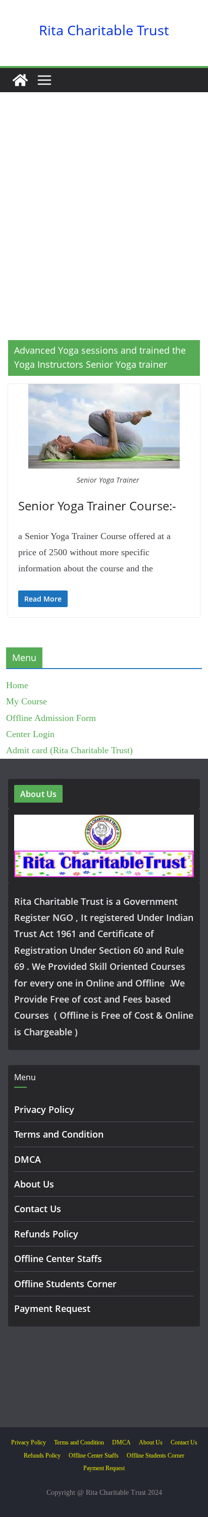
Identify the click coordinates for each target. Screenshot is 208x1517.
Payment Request (52, 1308)
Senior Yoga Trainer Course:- (97, 505)
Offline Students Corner (65, 1284)
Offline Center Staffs (58, 1258)
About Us (34, 1184)
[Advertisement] (104, 231)
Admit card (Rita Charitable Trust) (69, 750)
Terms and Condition (58, 1134)
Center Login (30, 734)
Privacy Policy (44, 1109)
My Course (26, 701)
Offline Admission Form (51, 718)
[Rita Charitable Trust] (20, 80)
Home (17, 685)
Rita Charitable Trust (104, 30)
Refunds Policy (46, 1234)
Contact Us (37, 1209)
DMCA (27, 1159)
